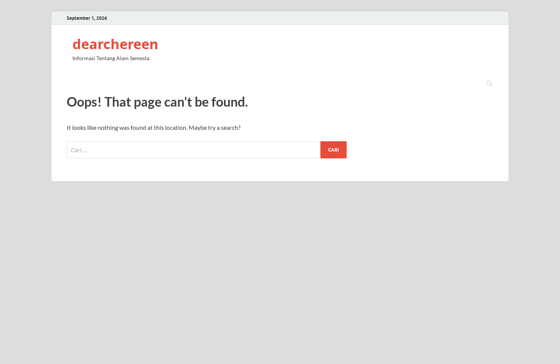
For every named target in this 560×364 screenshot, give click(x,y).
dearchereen (115, 44)
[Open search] (489, 84)
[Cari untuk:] (207, 149)
